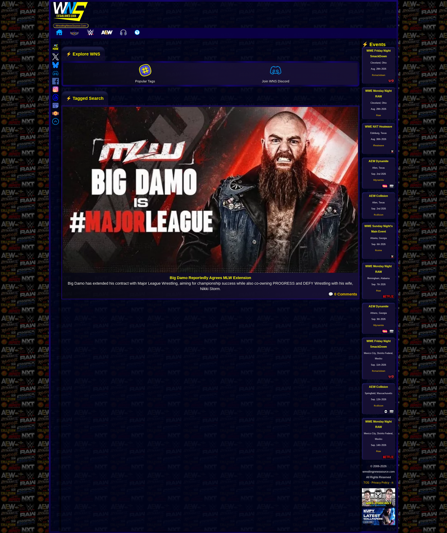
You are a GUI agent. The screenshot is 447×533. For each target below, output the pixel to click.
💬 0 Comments (342, 294)
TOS (366, 482)
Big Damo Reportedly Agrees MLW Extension (210, 278)
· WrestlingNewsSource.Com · (70, 25)
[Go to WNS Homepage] (71, 12)
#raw (378, 115)
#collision (378, 214)
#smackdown (378, 75)
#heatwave (378, 145)
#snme (378, 250)
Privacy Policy (380, 482)
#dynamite (378, 180)
